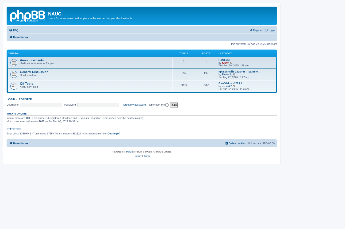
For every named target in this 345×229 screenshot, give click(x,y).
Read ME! (224, 59)
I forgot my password (134, 104)
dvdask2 (227, 86)
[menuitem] (13, 30)
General (13, 53)
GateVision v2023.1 (230, 83)
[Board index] (28, 15)
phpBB (129, 151)
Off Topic (26, 83)
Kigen (225, 62)
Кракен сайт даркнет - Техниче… (239, 71)
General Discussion (34, 72)
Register (25, 99)
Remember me (156, 104)
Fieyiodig (227, 74)
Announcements (32, 60)
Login (11, 99)
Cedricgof (113, 133)
